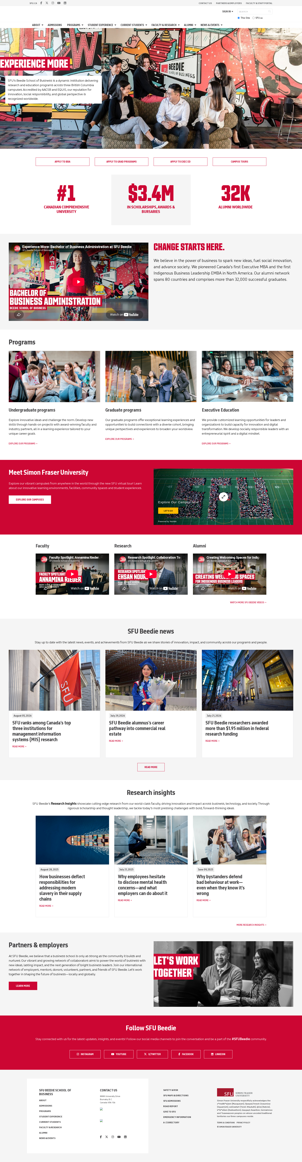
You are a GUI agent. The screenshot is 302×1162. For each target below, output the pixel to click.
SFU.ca (259, 17)
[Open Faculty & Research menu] (179, 25)
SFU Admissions (172, 1100)
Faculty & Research (164, 25)
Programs (73, 25)
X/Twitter (155, 1054)
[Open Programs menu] (83, 25)
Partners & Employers (229, 3)
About (36, 25)
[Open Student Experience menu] (116, 25)
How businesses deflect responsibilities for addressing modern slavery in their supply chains (62, 888)
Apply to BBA (62, 161)
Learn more (23, 985)
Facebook (189, 1054)
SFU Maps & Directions (175, 1095)
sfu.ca (33, 3)
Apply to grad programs (121, 161)
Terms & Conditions (226, 1122)
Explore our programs (22, 443)
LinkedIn (222, 1054)
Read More (18, 746)
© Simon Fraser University (229, 1127)
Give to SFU (169, 1111)
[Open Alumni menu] (196, 25)
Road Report (170, 1106)
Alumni (188, 25)
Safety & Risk (170, 1090)
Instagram (88, 1054)
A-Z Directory (171, 1122)
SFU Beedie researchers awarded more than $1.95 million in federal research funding (237, 728)
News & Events (210, 25)
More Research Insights (250, 925)
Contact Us (205, 3)
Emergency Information (177, 1117)
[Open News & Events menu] (222, 25)
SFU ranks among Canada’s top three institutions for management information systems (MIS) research (41, 731)
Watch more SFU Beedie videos (247, 602)
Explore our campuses (30, 499)
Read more (151, 767)
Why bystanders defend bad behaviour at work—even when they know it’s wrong (221, 885)
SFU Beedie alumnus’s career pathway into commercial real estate (137, 728)
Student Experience (100, 25)
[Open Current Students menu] (147, 25)
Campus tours (239, 161)
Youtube (123, 1054)
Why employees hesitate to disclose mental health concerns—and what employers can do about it (142, 885)
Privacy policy (243, 1122)
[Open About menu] (43, 25)
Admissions (55, 25)
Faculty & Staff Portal (259, 3)
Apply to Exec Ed (180, 161)
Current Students (132, 25)
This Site (245, 17)
